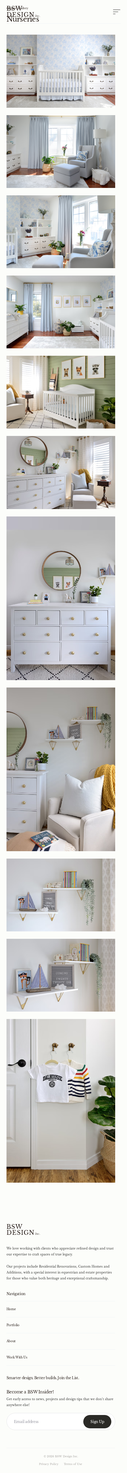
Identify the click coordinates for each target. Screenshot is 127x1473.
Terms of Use (73, 1464)
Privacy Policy (48, 1464)
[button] (112, 11)
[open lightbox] (60, 71)
